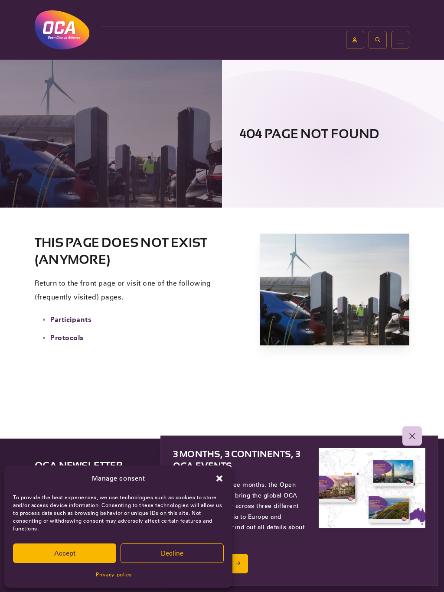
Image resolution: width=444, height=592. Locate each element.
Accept (64, 553)
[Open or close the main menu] (400, 40)
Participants (70, 320)
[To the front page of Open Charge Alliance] (62, 29)
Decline (172, 553)
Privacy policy (114, 574)
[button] (219, 478)
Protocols (67, 338)
